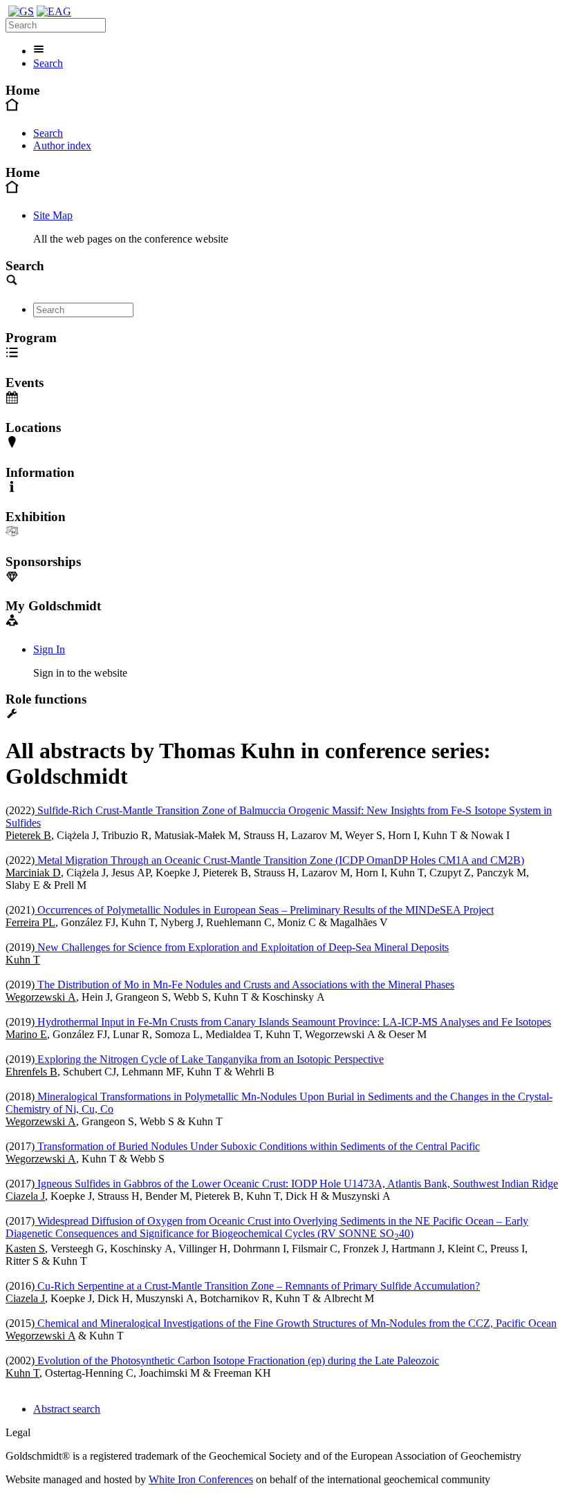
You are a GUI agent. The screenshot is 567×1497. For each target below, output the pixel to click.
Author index (62, 145)
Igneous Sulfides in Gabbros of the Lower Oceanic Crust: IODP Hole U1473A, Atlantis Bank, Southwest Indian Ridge (296, 1183)
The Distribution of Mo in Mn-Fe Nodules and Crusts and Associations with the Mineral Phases (244, 984)
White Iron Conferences (201, 1479)
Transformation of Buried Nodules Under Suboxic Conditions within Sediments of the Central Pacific (257, 1146)
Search (48, 63)
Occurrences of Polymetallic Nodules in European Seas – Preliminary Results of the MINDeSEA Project (264, 910)
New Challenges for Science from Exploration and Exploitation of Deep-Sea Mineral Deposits (242, 947)
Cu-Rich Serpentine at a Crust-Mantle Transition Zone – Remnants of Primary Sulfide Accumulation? (257, 1286)
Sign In (49, 649)
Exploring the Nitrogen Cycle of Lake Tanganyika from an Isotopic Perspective (209, 1059)
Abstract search (66, 1409)
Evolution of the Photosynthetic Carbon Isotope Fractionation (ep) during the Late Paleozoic (237, 1360)
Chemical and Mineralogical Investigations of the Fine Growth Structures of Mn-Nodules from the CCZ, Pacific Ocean (296, 1323)
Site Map (53, 215)
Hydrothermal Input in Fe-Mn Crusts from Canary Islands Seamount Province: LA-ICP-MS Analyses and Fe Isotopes (293, 1022)
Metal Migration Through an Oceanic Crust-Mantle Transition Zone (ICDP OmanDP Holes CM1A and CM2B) (279, 860)
